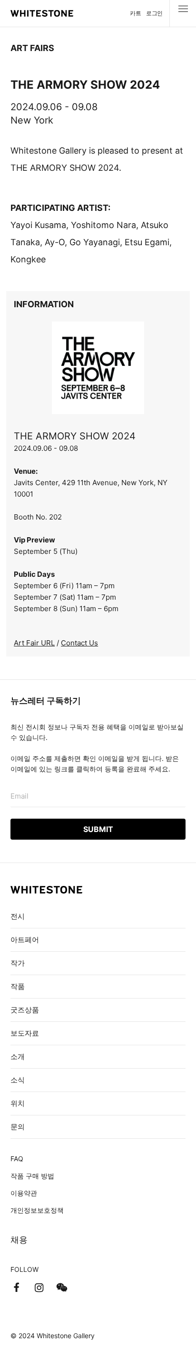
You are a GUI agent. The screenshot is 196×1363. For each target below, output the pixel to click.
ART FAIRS (32, 48)
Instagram (39, 1287)
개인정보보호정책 (37, 1210)
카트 (135, 13)
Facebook (16, 1287)
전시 (17, 916)
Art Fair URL (34, 642)
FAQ (16, 1159)
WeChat (62, 1287)
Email (19, 796)
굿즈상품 (24, 1009)
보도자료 (24, 1033)
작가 (17, 963)
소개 (17, 1056)
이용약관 (23, 1193)
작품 (17, 986)
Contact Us (79, 642)
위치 (17, 1103)
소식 (17, 1079)
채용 (19, 1240)
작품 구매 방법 (32, 1176)
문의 (17, 1126)
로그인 (154, 13)
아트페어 (24, 939)
